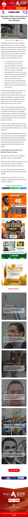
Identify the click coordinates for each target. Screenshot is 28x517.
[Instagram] (20, 8)
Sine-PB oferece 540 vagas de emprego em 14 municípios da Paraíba (13, 426)
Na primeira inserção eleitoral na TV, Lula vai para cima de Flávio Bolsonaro (13, 455)
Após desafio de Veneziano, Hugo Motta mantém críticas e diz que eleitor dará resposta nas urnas (14, 339)
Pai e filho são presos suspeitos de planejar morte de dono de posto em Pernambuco (13, 310)
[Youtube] (22, 8)
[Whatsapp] (25, 8)
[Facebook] (17, 8)
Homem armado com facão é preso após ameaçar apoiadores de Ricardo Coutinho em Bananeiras (13, 368)
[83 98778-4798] (14, 505)
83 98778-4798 (14, 507)
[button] (3, 8)
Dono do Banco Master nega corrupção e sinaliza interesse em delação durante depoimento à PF (13, 397)
